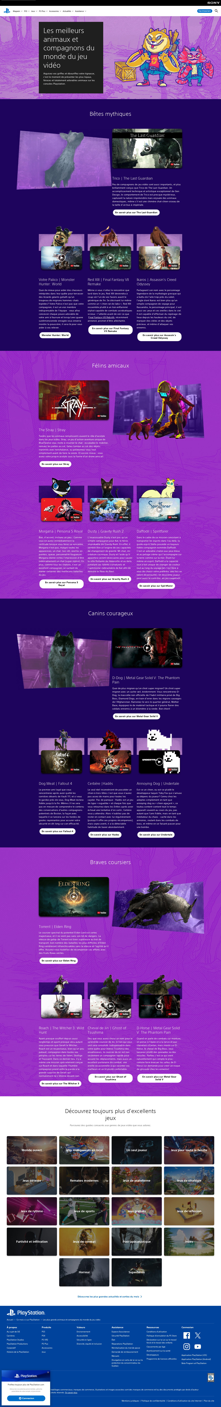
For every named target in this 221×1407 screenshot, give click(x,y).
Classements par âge (156, 1346)
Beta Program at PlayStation (194, 1363)
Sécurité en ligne (84, 1339)
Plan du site (209, 1400)
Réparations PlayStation (122, 1343)
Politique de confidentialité (153, 1400)
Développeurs (153, 1354)
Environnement (83, 1331)
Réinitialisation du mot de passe (126, 1347)
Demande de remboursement (125, 1351)
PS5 (25, 11)
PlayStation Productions (17, 1343)
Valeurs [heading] (81, 1327)
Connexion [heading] (187, 1327)
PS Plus (42, 11)
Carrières (11, 1335)
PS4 (43, 1335)
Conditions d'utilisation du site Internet (184, 1400)
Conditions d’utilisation (157, 1331)
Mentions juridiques (130, 1400)
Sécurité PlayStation (120, 1335)
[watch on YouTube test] (175, 164)
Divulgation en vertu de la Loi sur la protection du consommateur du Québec (127, 1363)
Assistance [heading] (117, 1327)
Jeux (33, 11)
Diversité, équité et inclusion (89, 1343)
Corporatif (11, 1347)
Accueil (10, 1319)
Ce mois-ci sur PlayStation (28, 1319)
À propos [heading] (12, 1327)
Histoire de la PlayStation (18, 1351)
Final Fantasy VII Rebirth (101, 317)
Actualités (67, 11)
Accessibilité (82, 1335)
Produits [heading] (46, 1327)
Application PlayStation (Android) (196, 1359)
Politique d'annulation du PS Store (162, 1335)
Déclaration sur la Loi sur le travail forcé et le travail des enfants (162, 1341)
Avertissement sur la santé (158, 1350)
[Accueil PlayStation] (7, 11)
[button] (147, 148)
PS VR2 (45, 1339)
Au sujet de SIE (13, 1331)
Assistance (79, 11)
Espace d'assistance (121, 1331)
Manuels (115, 1356)
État (113, 1339)
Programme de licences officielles (162, 1358)
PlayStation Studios (15, 1339)
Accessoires (54, 11)
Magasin (16, 11)
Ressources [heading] (153, 1327)
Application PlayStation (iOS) (194, 1355)
